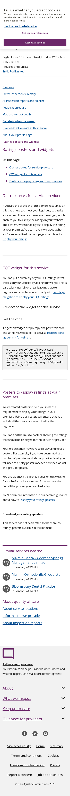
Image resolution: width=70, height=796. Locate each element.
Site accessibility (19, 746)
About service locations (21, 608)
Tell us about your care (18, 664)
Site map (56, 746)
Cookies (53, 756)
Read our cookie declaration (20, 26)
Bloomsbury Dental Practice (33, 586)
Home (40, 746)
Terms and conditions (26, 756)
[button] (35, 688)
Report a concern (19, 775)
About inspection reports (22, 623)
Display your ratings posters (37, 500)
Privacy (55, 765)
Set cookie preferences (35, 32)
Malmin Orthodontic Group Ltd (36, 574)
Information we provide (21, 615)
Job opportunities (50, 775)
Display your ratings (15, 239)
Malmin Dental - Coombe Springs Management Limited (37, 560)
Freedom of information (27, 765)
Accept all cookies (35, 42)
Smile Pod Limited (13, 71)
